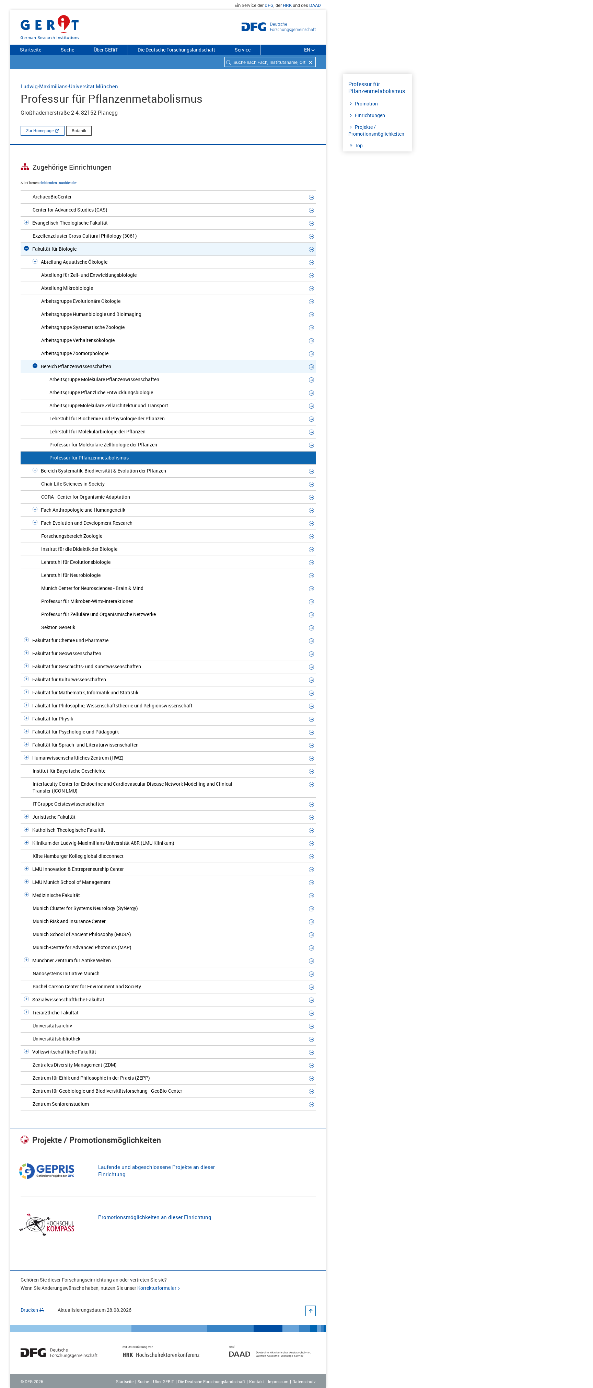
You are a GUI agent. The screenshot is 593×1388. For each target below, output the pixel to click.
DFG (269, 5)
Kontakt (256, 1381)
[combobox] (270, 62)
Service (243, 49)
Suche (67, 49)
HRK (287, 5)
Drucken (29, 1310)
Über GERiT (106, 49)
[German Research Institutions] (50, 26)
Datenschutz (304, 1381)
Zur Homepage (40, 130)
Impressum (278, 1381)
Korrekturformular (156, 1288)
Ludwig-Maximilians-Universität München (69, 86)
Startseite (30, 49)
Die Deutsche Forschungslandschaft (176, 49)
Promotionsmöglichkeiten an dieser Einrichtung (154, 1217)
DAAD (315, 5)
